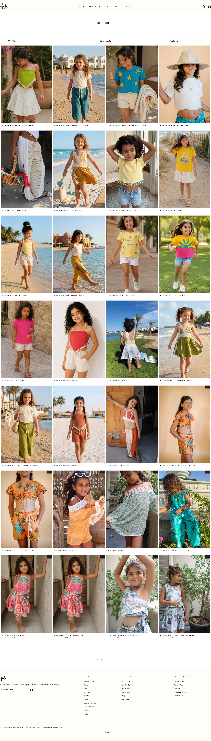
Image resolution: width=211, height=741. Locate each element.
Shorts (86, 699)
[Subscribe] (31, 690)
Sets (86, 714)
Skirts (86, 689)
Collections (105, 6)
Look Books (125, 685)
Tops (86, 685)
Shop (81, 6)
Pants (86, 696)
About (118, 6)
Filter (13, 41)
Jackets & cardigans (92, 703)
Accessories (89, 707)
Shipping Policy (180, 692)
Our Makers (125, 692)
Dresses (87, 692)
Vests (86, 710)
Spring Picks (89, 681)
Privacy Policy (179, 681)
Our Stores (125, 699)
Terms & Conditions (181, 689)
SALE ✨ (128, 6)
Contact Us (178, 696)
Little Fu (92, 6)
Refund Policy (179, 685)
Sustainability (126, 689)
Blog (123, 696)
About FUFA (125, 681)
